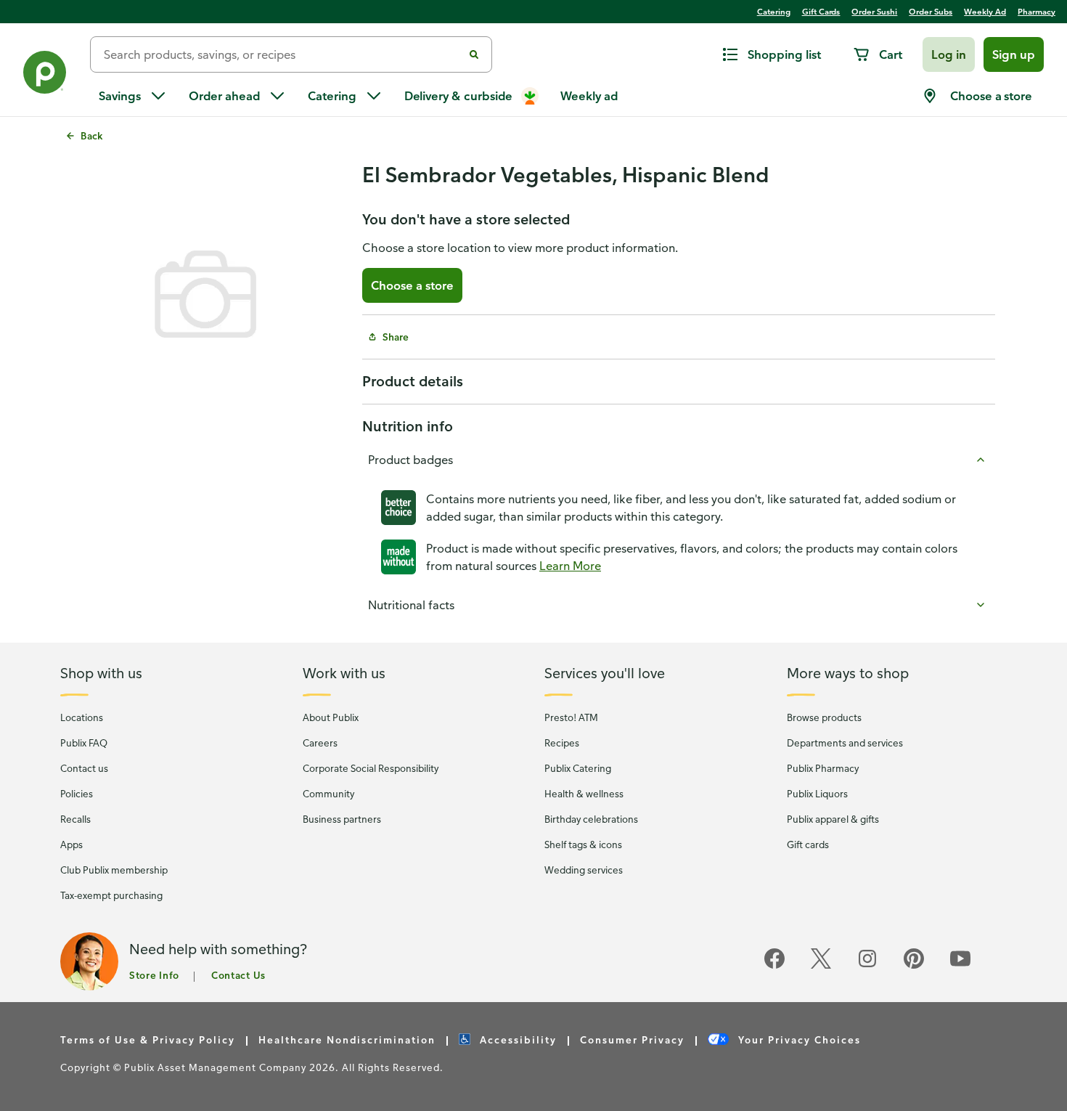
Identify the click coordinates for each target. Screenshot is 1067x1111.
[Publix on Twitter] (821, 966)
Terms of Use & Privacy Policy (147, 1039)
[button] (949, 54)
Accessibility (516, 1039)
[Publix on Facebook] (774, 966)
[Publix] (45, 75)
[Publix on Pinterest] (913, 966)
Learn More (570, 565)
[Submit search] (474, 54)
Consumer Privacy (632, 1039)
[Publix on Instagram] (867, 966)
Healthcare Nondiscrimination (347, 1039)
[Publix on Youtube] (960, 966)
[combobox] (282, 54)
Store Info (154, 975)
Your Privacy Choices (798, 1039)
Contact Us (238, 975)
